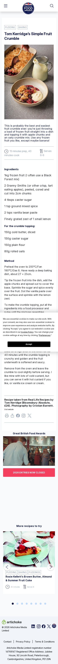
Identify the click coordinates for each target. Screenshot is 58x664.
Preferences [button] (44, 335)
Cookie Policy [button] (27, 332)
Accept (29, 344)
